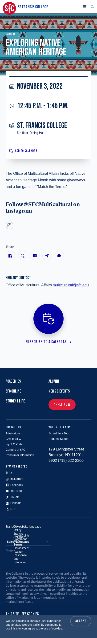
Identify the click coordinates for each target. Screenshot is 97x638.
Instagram (16, 479)
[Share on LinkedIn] (35, 255)
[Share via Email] (47, 255)
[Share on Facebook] (10, 255)
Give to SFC (13, 439)
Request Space (58, 439)
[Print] (59, 255)
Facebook (16, 485)
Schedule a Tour (58, 433)
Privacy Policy (18, 528)
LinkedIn (15, 503)
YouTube (16, 491)
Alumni (53, 381)
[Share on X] (22, 255)
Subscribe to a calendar (46, 341)
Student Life (15, 401)
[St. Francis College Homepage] (25, 6)
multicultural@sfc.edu (71, 285)
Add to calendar (26, 151)
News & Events (59, 391)
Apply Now (62, 404)
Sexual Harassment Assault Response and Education (21, 553)
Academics (13, 381)
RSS (13, 509)
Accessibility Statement (21, 537)
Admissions (13, 433)
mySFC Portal (14, 444)
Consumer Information (20, 455)
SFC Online (13, 391)
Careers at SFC (15, 449)
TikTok (14, 497)
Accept (80, 621)
